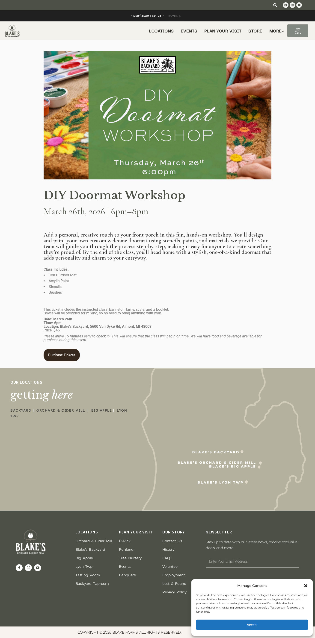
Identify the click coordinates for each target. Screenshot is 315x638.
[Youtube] (299, 5)
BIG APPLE (101, 410)
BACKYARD (20, 410)
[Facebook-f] (19, 567)
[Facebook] (285, 5)
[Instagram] (292, 5)
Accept (252, 625)
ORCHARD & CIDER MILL (60, 410)
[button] (305, 585)
